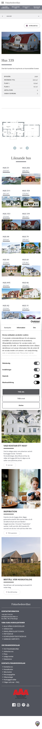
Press (5, 654)
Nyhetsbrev (8, 659)
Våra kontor (8, 672)
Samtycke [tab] (7, 327)
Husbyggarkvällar (10, 679)
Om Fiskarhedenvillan (11, 649)
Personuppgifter (9, 674)
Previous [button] (14, 148)
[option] (21, 43)
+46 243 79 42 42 (7, 614)
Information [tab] (21, 327)
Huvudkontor (8, 669)
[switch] (37, 369)
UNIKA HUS (8, 629)
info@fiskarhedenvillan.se (10, 616)
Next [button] (27, 148)
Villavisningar (8, 677)
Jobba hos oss (8, 651)
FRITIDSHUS (8, 634)
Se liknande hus (33, 25)
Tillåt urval (21, 398)
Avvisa (21, 405)
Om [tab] (34, 327)
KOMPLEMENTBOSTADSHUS (15, 636)
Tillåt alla (21, 392)
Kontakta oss (8, 667)
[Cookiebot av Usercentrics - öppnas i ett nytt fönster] (31, 322)
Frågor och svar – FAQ (11, 682)
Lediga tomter (8, 656)
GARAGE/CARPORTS (11, 639)
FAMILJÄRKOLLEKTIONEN (14, 631)
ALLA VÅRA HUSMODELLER (14, 626)
